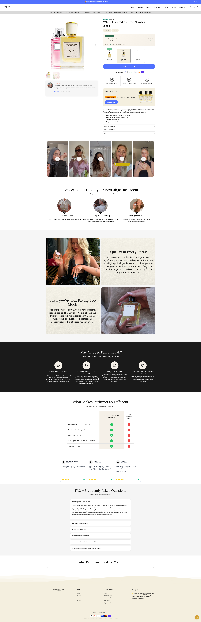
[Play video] (57, 159)
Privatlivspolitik (108, 595)
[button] (129, 66)
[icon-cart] (197, 7)
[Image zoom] (72, 45)
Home (78, 593)
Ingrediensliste (108, 603)
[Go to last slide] (47, 45)
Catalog (79, 595)
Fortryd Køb (80, 603)
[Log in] (194, 7)
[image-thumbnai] (49, 75)
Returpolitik (107, 600)
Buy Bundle (111, 102)
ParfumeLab (90, 618)
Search (106, 593)
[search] (190, 7)
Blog (78, 598)
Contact (79, 600)
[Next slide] (95, 45)
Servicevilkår (107, 598)
